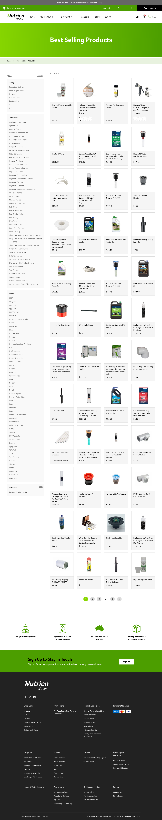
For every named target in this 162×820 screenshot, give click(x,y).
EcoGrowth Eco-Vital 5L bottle (115, 326)
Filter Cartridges (15, 154)
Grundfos (13, 340)
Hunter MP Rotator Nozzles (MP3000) (113, 284)
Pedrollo (12, 404)
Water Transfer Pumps (18, 281)
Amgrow (12, 302)
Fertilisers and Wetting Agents (95, 758)
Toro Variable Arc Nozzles (116, 494)
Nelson (12, 383)
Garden (27, 719)
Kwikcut (12, 372)
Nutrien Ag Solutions (17, 393)
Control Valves (15, 129)
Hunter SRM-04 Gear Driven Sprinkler (114, 581)
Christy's (12, 316)
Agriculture (13, 126)
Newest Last (14, 98)
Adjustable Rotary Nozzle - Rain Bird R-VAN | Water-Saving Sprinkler (89, 454)
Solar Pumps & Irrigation (19, 252)
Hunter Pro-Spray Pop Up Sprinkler (143, 240)
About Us (107, 8)
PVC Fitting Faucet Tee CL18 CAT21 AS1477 (142, 453)
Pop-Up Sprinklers (16, 214)
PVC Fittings (14, 217)
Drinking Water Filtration (33, 722)
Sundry (12, 443)
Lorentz (12, 379)
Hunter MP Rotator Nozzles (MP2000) (113, 196)
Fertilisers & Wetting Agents (20, 150)
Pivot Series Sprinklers (62, 796)
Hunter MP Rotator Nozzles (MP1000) (140, 155)
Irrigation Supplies (16, 186)
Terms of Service (90, 715)
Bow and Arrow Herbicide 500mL (62, 106)
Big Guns (57, 800)
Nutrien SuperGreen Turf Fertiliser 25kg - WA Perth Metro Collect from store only (116, 370)
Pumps (26, 715)
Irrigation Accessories (18, 175)
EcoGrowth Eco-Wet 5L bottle (88, 240)
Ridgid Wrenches (16, 425)
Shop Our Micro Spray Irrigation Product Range (25, 240)
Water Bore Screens (91, 800)
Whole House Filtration (121, 764)
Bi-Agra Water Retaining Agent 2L (61, 284)
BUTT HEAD (14, 312)
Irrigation (27, 711)
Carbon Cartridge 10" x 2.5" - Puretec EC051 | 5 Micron (115, 454)
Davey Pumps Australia (18, 319)
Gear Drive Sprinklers (18, 164)
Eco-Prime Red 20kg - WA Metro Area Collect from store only (142, 413)
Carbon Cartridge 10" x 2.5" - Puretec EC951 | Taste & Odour (88, 156)
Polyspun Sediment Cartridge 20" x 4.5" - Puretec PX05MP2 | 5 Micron (60, 497)
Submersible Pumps (17, 266)
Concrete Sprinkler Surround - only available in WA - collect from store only (61, 243)
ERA (11, 330)
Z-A (10, 108)
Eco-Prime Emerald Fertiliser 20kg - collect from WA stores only (115, 156)
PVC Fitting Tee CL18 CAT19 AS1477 (141, 495)
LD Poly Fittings (15, 193)
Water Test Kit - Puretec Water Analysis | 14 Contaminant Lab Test (88, 540)
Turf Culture (14, 457)
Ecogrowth (13, 326)
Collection (13, 488)
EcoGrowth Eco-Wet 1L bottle (61, 539)
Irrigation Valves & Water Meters (22, 189)
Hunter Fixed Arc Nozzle (61, 325)
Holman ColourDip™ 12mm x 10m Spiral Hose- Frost (87, 285)
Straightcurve (14, 439)
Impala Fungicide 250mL (143, 580)
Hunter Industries (16, 355)
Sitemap (45, 816)
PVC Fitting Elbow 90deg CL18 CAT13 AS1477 (143, 368)
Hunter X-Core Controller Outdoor (89, 368)
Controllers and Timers (32, 758)
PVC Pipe (13, 221)
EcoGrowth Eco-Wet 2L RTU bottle (115, 412)
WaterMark (13, 475)
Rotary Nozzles (15, 225)
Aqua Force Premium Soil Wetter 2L (116, 240)
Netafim (12, 390)
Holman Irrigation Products (20, 344)
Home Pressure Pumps (18, 168)
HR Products (14, 351)
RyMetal (12, 429)
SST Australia (14, 436)
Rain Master (14, 422)
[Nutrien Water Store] (16, 17)
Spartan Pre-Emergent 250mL (115, 106)
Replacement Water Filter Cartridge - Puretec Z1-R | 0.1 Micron (143, 540)
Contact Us (117, 792)
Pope (11, 411)
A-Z (10, 105)
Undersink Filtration (17, 274)
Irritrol (11, 365)
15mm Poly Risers (86, 325)
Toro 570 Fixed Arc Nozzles (140, 196)
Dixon (11, 323)
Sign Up (126, 661)
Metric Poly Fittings (17, 203)
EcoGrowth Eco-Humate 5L (143, 284)
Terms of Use (88, 726)
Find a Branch (118, 796)
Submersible (58, 777)
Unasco (12, 461)
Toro (11, 454)
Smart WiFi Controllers (18, 249)
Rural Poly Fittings (16, 228)
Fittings (27, 769)
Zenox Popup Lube (86, 580)
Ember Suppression (17, 147)
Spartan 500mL (58, 154)
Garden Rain (14, 333)
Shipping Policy (89, 722)
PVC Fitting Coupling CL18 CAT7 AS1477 (60, 581)
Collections (13, 118)
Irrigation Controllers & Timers (21, 179)
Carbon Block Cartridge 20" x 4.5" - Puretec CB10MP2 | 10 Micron (88, 413)
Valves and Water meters (33, 765)
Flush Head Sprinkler (114, 538)
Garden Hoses (89, 762)
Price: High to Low (16, 90)
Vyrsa (11, 468)
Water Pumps (14, 277)
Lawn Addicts (15, 376)
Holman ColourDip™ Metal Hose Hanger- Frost (60, 197)
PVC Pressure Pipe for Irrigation (60, 453)
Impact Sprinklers (16, 172)
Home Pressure (59, 758)
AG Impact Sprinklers (18, 122)
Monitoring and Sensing (63, 803)
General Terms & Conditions (94, 711)
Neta (11, 386)
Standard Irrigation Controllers (21, 263)
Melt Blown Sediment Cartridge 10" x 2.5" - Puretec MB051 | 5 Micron (87, 199)
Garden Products (16, 161)
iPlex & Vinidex (15, 362)
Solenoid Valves (15, 256)
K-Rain (12, 369)
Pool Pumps (58, 773)
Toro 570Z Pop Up (59, 411)
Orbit (11, 401)
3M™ (11, 298)
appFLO (12, 309)
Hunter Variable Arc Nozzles (86, 495)
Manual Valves (15, 200)
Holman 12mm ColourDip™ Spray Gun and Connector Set (142, 107)
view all (40, 76)
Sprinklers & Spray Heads (19, 259)
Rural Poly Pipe (15, 232)
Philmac (12, 408)
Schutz (12, 432)
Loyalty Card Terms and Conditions (92, 735)
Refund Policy (89, 719)
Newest (12, 94)
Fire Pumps (58, 765)
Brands (11, 294)
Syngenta (13, 446)
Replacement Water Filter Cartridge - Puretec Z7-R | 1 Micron (143, 327)
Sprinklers (28, 762)
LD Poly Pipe (14, 196)
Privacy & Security (90, 730)
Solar (56, 769)
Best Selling (14, 101)
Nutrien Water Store (17, 397)
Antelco (12, 305)
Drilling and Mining (16, 136)
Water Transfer (59, 762)
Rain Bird (13, 418)
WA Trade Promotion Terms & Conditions (65, 712)
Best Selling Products (18, 492)
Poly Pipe (13, 207)
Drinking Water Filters (18, 140)
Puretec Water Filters (17, 415)
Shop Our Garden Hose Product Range (25, 235)
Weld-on (12, 478)
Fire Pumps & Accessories (19, 157)
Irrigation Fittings (16, 182)
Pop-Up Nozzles (16, 210)
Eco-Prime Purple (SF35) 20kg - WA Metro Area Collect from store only (61, 369)
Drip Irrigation (14, 143)
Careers (121, 8)
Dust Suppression (90, 796)
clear (41, 487)
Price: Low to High (16, 87)
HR (10, 348)
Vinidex (12, 464)
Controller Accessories (18, 133)
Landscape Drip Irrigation (33, 777)
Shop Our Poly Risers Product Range (24, 245)
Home (9, 61)
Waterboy (13, 471)
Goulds (12, 337)
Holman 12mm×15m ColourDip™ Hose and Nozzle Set (87, 107)
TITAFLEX (13, 450)
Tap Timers (13, 270)
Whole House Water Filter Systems (23, 284)
